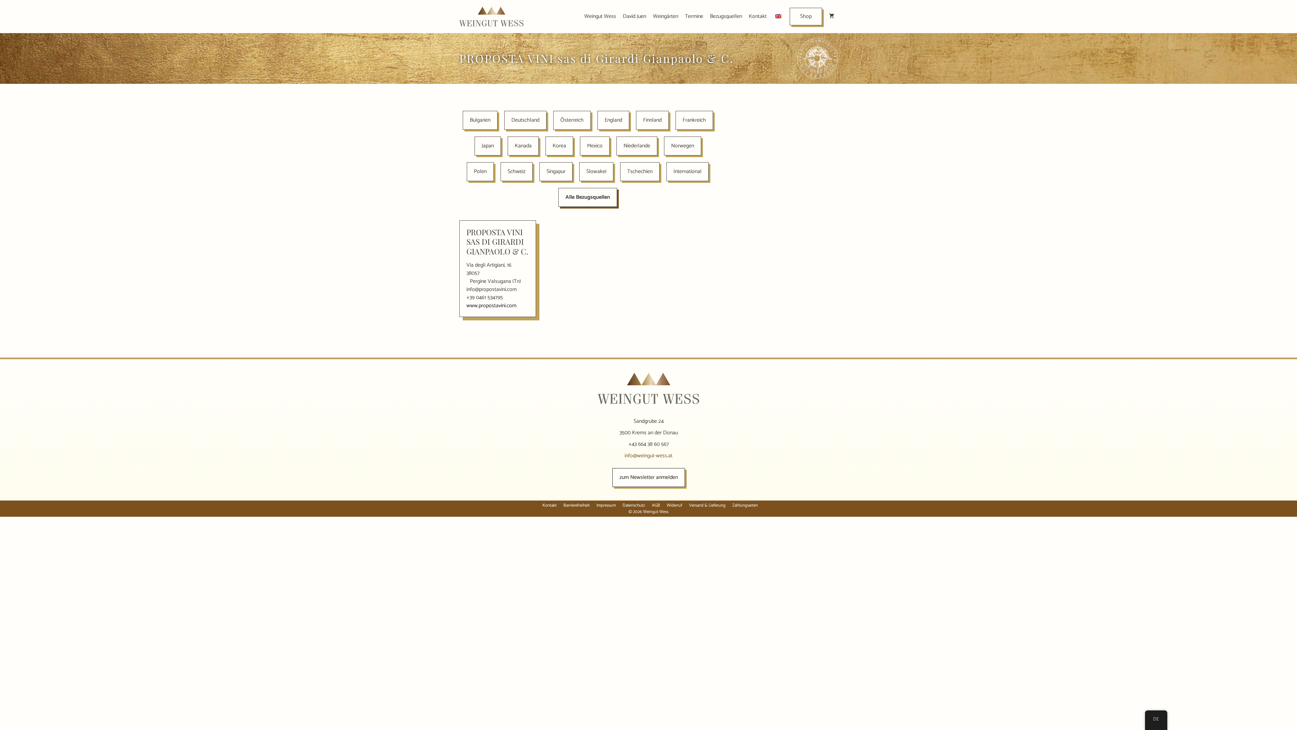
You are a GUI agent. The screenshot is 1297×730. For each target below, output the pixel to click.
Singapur (555, 171)
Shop (806, 16)
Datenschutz (633, 505)
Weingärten (665, 16)
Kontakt (758, 16)
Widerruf (674, 505)
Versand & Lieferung (707, 505)
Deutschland (525, 120)
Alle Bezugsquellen (587, 197)
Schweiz (517, 171)
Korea (559, 145)
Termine (694, 16)
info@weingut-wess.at (648, 455)
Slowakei (596, 171)
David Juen (634, 16)
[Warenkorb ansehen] (831, 16)
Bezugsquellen (726, 16)
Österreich (572, 120)
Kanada (523, 145)
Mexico (595, 145)
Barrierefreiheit (576, 505)
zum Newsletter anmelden (648, 477)
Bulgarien (480, 120)
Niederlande (637, 145)
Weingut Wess (600, 16)
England (613, 120)
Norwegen (682, 145)
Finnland (652, 120)
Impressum (606, 505)
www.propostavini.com (491, 305)
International (687, 171)
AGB (656, 505)
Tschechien (640, 171)
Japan (488, 145)
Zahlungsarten (745, 505)
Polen (480, 171)
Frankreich (694, 120)
